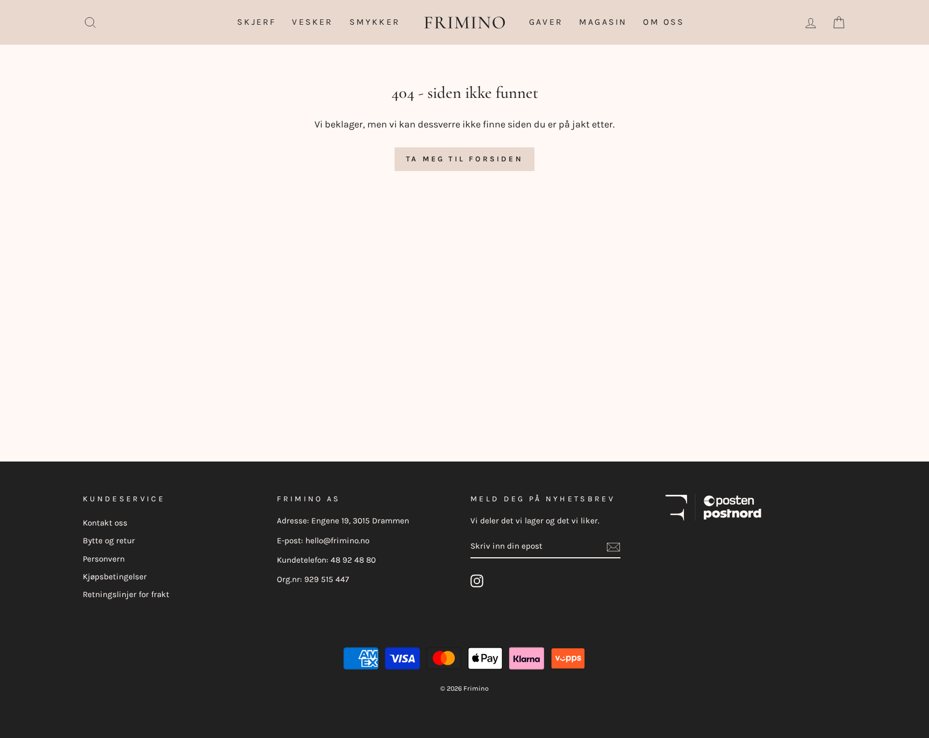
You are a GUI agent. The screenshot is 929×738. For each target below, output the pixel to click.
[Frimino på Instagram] (476, 580)
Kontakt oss (105, 523)
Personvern (104, 559)
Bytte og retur (109, 540)
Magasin (603, 22)
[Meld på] (613, 547)
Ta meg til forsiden (464, 159)
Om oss (663, 22)
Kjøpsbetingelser (115, 576)
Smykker (374, 22)
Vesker (312, 22)
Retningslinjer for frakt (126, 594)
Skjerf (256, 22)
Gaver (546, 22)
